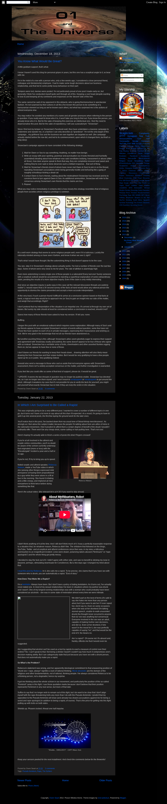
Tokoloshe (146, 202)
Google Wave (128, 183)
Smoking (129, 200)
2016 (124, 224)
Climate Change (143, 170)
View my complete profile (129, 62)
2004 (124, 278)
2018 (124, 221)
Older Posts (105, 780)
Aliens (137, 146)
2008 (124, 265)
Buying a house (130, 151)
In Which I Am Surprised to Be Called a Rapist (47, 405)
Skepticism (129, 197)
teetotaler (26, 584)
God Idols (131, 143)
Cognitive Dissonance (128, 173)
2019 (124, 217)
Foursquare (145, 156)
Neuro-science (144, 158)
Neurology (134, 190)
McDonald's (138, 188)
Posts (125, 75)
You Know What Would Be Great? (40, 61)
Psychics (122, 146)
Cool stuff (143, 139)
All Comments (128, 80)
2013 (124, 234)
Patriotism (146, 190)
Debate (121, 175)
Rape (39, 771)
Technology (129, 202)
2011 (124, 254)
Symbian (122, 202)
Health (144, 183)
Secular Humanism (141, 141)
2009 (124, 261)
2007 (124, 268)
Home (20, 44)
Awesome (142, 168)
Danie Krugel (144, 153)
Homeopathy (124, 141)
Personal (122, 193)
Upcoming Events (136, 205)
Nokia (140, 190)
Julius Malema (144, 185)
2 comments (50, 768)
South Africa (137, 200)
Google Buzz (124, 148)
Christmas (132, 170)
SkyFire (122, 200)
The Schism (47, 771)
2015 (124, 228)
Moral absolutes (79, 671)
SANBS (138, 195)
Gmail (128, 180)
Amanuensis (123, 166)
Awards (135, 168)
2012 (133, 163)
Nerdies (127, 190)
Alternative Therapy (143, 163)
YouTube (122, 143)
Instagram (132, 136)
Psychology (123, 195)
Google (139, 143)
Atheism (133, 166)
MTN (130, 188)
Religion (122, 161)
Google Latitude (139, 180)
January (127, 247)
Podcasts (146, 143)
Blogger (123, 798)
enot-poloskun (103, 798)
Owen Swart (128, 58)
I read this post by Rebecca (30, 571)
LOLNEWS (123, 188)
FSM (135, 178)
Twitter (147, 161)
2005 (124, 275)
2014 (124, 231)
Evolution (122, 156)
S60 (133, 195)
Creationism (145, 146)
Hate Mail (137, 183)
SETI (143, 195)
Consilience (132, 153)
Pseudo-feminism (29, 771)
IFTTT (122, 136)
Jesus (127, 185)
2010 (124, 258)
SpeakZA (146, 200)
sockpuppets (76, 379)
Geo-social (132, 158)
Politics (133, 148)
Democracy (130, 175)
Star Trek (144, 136)
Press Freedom (131, 193)
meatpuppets (90, 379)
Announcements (125, 139)
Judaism (134, 185)
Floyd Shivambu (144, 178)
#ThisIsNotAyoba (125, 163)
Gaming (122, 158)
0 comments (50, 389)
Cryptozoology (145, 173)
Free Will (122, 180)
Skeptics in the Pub (142, 197)
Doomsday (128, 178)
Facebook (133, 156)
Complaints (144, 133)
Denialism (138, 175)
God (131, 180)
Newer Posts (24, 780)
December (128, 237)
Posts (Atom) (33, 786)
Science (130, 146)
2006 (124, 272)
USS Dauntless (124, 205)
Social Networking (135, 161)
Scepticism (126, 133)
